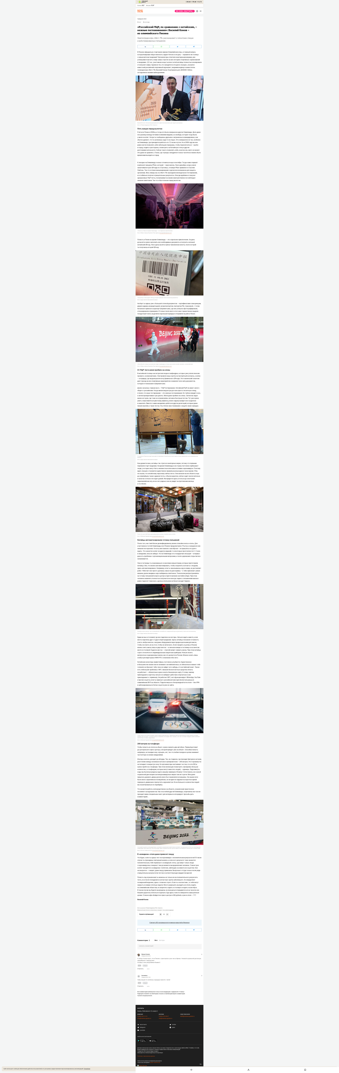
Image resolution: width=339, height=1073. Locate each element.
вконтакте (143, 1024)
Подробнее (87, 1068)
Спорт (139, 22)
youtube (142, 1030)
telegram (142, 1027)
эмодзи (145, 965)
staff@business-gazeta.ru (187, 1016)
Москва (148, 5)
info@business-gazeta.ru (144, 1018)
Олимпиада (146, 22)
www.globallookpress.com (166, 233)
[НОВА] (184, 11)
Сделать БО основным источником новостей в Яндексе (169, 923)
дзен (173, 1027)
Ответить (140, 969)
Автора (162, 940)
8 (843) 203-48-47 (164, 1016)
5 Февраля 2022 (141, 19)
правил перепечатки (155, 1062)
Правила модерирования (144, 995)
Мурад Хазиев (145, 954)
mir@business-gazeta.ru (165, 1018)
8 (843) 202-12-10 (142, 1016)
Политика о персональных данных (146, 1056)
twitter (174, 1024)
